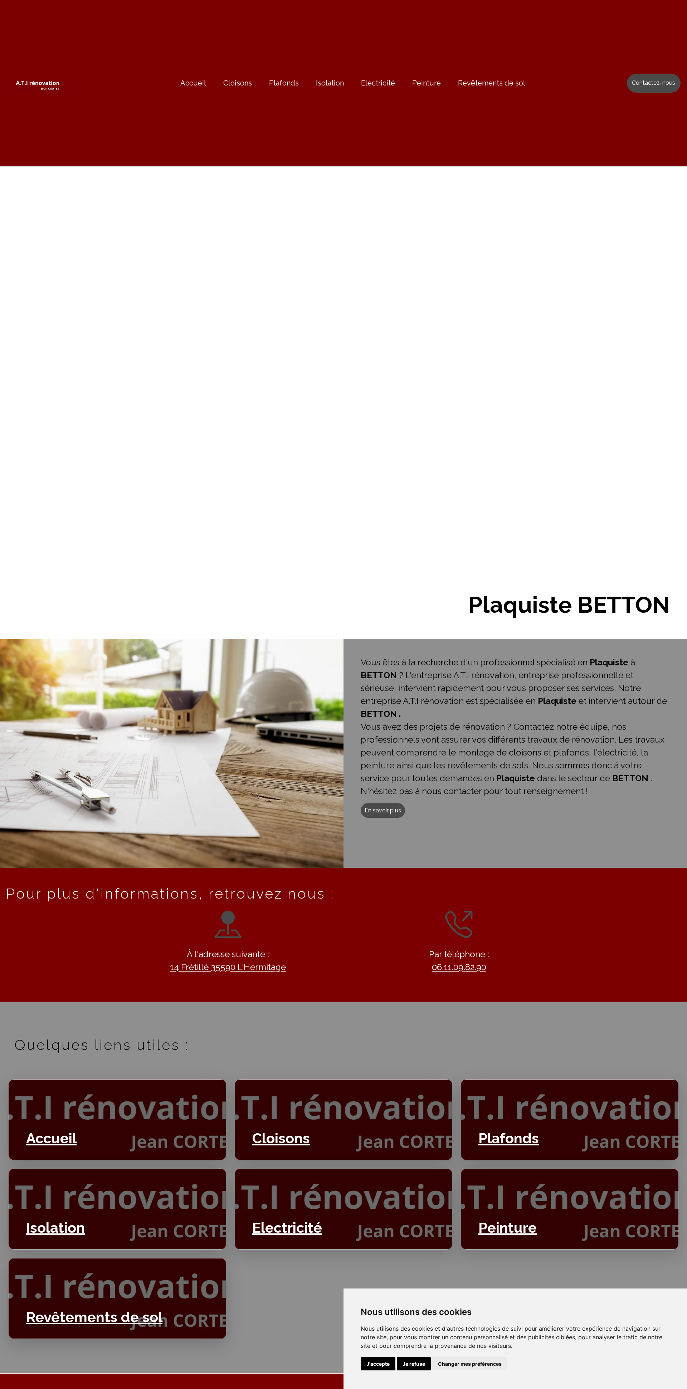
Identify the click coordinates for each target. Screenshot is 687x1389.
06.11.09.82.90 (459, 967)
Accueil (193, 83)
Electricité (378, 83)
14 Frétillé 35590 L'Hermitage (228, 967)
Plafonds (284, 83)
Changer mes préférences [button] (470, 1364)
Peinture (426, 83)
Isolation (330, 83)
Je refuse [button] (414, 1364)
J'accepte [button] (378, 1364)
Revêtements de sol (491, 83)
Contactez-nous (653, 82)
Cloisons (237, 83)
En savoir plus (383, 810)
